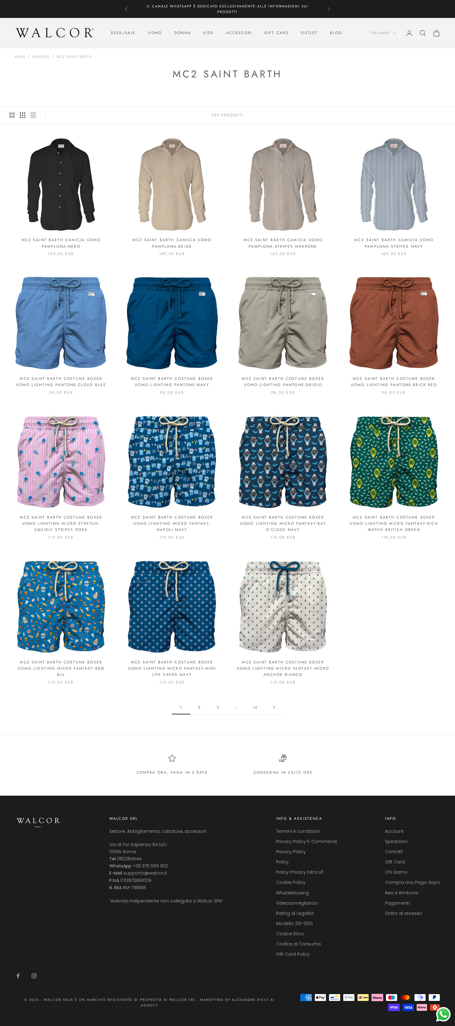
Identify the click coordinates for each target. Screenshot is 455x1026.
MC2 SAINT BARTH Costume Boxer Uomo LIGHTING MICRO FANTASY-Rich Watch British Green (394, 524)
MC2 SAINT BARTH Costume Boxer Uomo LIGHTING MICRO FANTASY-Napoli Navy (172, 524)
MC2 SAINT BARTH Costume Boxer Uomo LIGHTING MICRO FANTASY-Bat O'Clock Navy (283, 524)
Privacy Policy (291, 852)
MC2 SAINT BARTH (74, 56)
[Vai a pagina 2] (274, 707)
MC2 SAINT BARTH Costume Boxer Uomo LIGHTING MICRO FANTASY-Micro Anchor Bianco (283, 668)
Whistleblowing (292, 893)
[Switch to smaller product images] (22, 115)
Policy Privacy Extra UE (299, 872)
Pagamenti (397, 903)
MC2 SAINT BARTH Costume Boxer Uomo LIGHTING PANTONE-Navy (172, 382)
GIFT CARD (276, 33)
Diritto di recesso (403, 913)
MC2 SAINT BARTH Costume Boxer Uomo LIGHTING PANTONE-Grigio (283, 382)
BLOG (336, 33)
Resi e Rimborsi (401, 893)
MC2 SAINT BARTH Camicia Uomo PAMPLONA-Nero (61, 243)
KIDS (208, 33)
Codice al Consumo (298, 944)
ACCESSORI (239, 33)
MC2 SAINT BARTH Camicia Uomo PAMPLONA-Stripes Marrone (283, 243)
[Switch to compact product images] (33, 115)
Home (20, 56)
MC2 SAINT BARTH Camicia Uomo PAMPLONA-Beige (171, 243)
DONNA (182, 33)
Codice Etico (290, 934)
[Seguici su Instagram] (34, 976)
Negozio (41, 56)
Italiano (380, 33)
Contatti (394, 852)
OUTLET (309, 33)
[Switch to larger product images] (12, 115)
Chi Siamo (396, 872)
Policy (282, 862)
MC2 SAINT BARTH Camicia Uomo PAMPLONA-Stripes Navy (393, 243)
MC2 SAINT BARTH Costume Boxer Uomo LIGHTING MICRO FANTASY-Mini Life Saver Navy (172, 668)
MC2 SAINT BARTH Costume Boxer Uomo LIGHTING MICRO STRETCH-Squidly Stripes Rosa (61, 524)
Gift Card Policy (293, 954)
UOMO (155, 33)
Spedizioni (396, 841)
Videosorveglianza (296, 903)
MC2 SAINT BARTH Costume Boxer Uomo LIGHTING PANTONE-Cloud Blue (61, 382)
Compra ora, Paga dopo (412, 882)
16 (255, 707)
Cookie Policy (291, 882)
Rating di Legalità (295, 913)
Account (394, 831)
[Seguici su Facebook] (18, 976)
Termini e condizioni (298, 831)
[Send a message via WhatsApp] (443, 1014)
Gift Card (395, 862)
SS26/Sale (123, 33)
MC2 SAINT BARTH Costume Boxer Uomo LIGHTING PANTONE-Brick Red (394, 382)
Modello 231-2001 (294, 923)
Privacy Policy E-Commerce (306, 841)
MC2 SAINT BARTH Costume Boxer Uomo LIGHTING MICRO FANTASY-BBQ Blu (61, 668)
